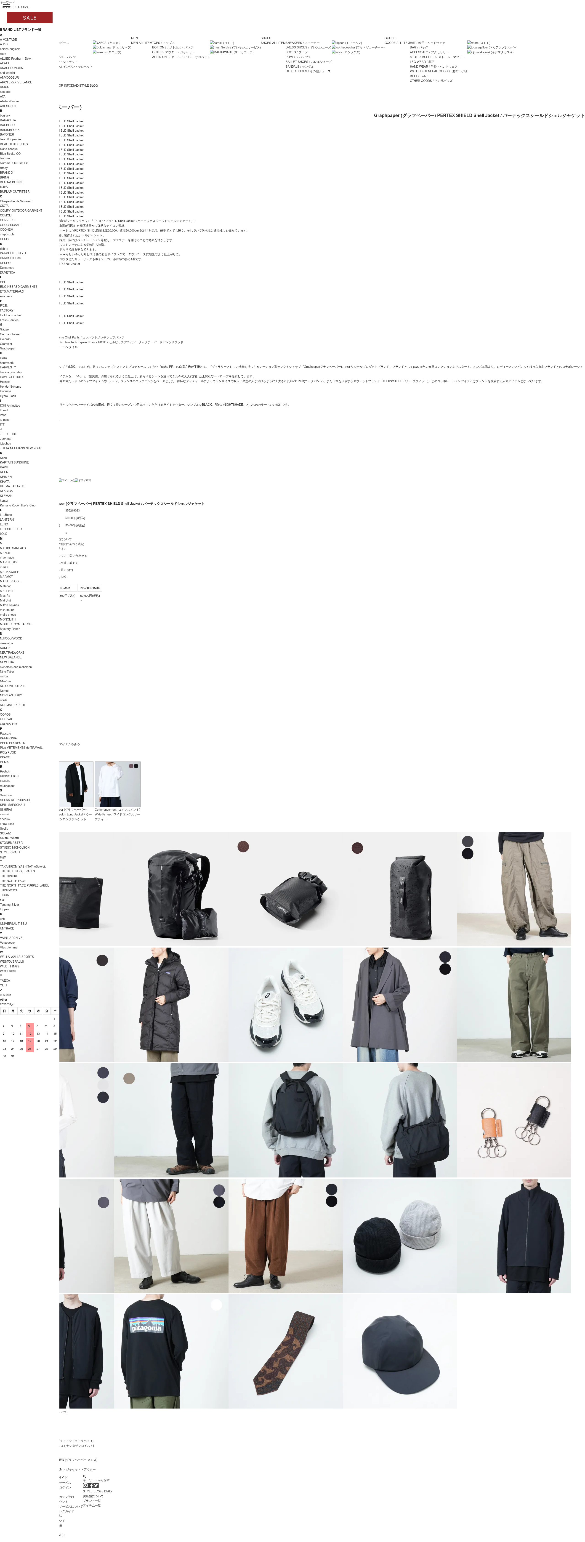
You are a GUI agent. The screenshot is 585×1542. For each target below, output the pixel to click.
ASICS (4, 87)
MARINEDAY (8, 562)
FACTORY (6, 310)
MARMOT (6, 576)
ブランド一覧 (92, 1500)
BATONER (7, 134)
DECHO (5, 263)
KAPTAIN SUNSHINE (14, 462)
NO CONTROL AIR (12, 686)
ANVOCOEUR (9, 77)
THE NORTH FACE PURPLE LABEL (24, 885)
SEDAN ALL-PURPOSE (15, 800)
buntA (4, 186)
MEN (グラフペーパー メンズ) (77, 1459)
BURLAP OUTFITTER (14, 191)
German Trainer (10, 334)
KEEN (4, 472)
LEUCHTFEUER (11, 529)
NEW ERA (7, 662)
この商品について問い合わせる (66, 555)
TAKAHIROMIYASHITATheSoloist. (23, 866)
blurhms (5, 158)
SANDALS (300, 66)
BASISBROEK (10, 130)
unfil (2, 918)
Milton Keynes (9, 605)
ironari (4, 410)
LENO (4, 524)
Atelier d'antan (9, 101)
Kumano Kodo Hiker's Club (17, 505)
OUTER (173, 52)
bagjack (5, 115)
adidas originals (10, 49)
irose (3, 415)
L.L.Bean (6, 514)
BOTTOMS (172, 47)
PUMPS (298, 57)
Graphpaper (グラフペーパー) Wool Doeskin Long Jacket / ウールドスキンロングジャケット (70, 814)
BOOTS (297, 52)
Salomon (6, 795)
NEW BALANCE (11, 657)
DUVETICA (7, 272)
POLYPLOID (8, 752)
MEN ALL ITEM (141, 42)
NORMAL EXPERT (13, 705)
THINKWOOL (9, 890)
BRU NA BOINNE (12, 182)
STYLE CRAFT (10, 852)
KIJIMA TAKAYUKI (13, 486)
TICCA (4, 895)
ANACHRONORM (12, 68)
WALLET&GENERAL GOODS (438, 71)
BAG (419, 47)
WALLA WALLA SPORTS (17, 956)
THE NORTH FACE (13, 881)
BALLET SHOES (309, 61)
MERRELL (7, 591)
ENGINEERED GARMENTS (18, 286)
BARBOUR (7, 125)
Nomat (4, 690)
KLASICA (6, 491)
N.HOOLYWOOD (11, 638)
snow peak (7, 823)
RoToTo (5, 781)
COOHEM (6, 229)
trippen (4, 909)
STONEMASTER (11, 842)
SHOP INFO (63, 85)
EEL (3, 282)
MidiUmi (5, 600)
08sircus (5, 995)
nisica (4, 676)
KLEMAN (6, 495)
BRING (4, 177)
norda (3, 700)
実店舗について (93, 1496)
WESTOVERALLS (12, 961)
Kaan (3, 457)
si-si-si (4, 814)
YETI (3, 985)
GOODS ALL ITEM (397, 42)
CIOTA (4, 205)
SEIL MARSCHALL (13, 804)
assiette (5, 91)
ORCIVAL (6, 719)
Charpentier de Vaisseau (16, 201)
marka (4, 567)
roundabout (7, 785)
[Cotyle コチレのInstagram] (85, 1486)
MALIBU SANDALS (13, 548)
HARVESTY (8, 367)
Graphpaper (7, 348)
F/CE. (4, 305)
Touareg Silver (9, 904)
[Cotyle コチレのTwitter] (96, 1486)
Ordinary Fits (8, 724)
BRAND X (6, 172)
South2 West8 (9, 838)
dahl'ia (4, 248)
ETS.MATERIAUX (12, 291)
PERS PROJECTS (12, 742)
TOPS (163, 42)
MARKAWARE (9, 572)
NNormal (5, 681)
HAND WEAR (433, 66)
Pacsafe (5, 733)
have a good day (11, 372)
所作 (3, 857)
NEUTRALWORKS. (12, 652)
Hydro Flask (8, 396)
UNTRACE (7, 928)
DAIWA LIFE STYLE (13, 253)
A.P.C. (4, 44)
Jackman (6, 438)
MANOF (5, 553)
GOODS (390, 38)
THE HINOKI (8, 876)
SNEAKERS (303, 42)
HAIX (3, 358)
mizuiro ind (7, 609)
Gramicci (6, 343)
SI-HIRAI (6, 809)
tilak (2, 900)
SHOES (266, 38)
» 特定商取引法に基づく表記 (65, 544)
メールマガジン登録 (60, 1496)
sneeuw (5, 819)
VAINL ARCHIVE (11, 937)
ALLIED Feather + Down (16, 58)
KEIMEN (6, 476)
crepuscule (7, 234)
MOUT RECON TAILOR (15, 624)
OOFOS (5, 714)
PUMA (4, 762)
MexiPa (5, 595)
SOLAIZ (5, 833)
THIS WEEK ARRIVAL (15, 7)
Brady (4, 167)
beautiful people (10, 139)
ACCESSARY (429, 52)
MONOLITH (8, 619)
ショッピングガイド (60, 1511)
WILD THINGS (9, 966)
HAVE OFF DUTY (12, 377)
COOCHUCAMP (10, 225)
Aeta (3, 53)
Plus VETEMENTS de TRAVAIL (21, 747)
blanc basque (9, 148)
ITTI (2, 424)
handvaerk (7, 362)
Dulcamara (7, 267)
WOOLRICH (8, 971)
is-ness (5, 419)
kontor (4, 500)
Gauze (4, 329)
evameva (6, 296)
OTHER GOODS (431, 80)
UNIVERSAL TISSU (13, 923)
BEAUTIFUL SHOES (14, 144)
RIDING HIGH (9, 776)
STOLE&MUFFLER (437, 57)
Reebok (5, 771)
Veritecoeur (7, 942)
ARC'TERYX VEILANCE (16, 82)
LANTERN (7, 519)
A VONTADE (8, 39)
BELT (419, 76)
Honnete (5, 391)
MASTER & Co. (10, 581)
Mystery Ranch (10, 628)
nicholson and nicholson (16, 667)
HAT (427, 42)
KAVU (4, 467)
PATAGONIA (8, 738)
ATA (2, 96)
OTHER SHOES (308, 71)
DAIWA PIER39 (10, 258)
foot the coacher (10, 315)
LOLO (3, 533)
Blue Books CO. (10, 153)
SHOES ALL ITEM (273, 42)
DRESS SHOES (308, 47)
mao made (7, 557)
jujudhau (5, 443)
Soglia (4, 828)
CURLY (4, 239)
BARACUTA (8, 120)
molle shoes (8, 614)
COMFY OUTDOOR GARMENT (21, 210)
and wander (7, 72)
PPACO (5, 757)
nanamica (6, 643)
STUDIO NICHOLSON (14, 847)
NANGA (5, 648)
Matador (5, 586)
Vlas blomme (8, 947)
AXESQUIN (8, 106)
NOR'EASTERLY (11, 695)
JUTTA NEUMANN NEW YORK (21, 448)
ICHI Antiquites (10, 405)
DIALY (75, 85)
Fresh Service (9, 320)
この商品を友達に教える (62, 562)
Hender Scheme (10, 386)
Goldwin (5, 339)
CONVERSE (8, 220)
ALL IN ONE (64, 66)
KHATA (5, 481)
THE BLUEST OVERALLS (17, 871)
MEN (134, 38)
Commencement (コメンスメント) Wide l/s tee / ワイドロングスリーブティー (117, 814)
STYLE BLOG (88, 85)
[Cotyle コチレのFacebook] (90, 1486)
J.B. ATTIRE (8, 434)
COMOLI (6, 215)
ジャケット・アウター (81, 1469)
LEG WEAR (422, 61)
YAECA (5, 980)
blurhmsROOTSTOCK (14, 163)
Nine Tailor (7, 671)
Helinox (5, 381)
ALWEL (5, 63)
